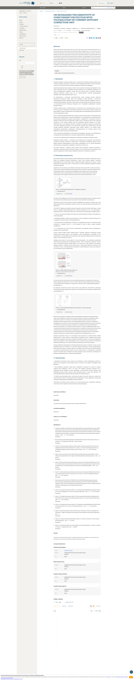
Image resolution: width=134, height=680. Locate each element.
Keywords (21, 22)
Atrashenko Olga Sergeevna (60, 586)
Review (21, 44)
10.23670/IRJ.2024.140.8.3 (61, 309)
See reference (57, 436)
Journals (51, 3)
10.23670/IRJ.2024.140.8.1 (61, 191)
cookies (108, 676)
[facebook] (89, 38)
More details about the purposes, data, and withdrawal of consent (11, 678)
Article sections (22, 11)
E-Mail (20, 60)
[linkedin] (96, 38)
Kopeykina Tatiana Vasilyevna (60, 574)
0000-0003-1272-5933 (68, 550)
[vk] (91, 38)
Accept (131, 677)
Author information (22, 48)
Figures (20, 12)
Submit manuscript (101, 3)
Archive (63, 7)
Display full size (59, 193)
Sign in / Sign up (110, 3)
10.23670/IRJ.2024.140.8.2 (61, 273)
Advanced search (110, 7)
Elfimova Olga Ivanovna (59, 561)
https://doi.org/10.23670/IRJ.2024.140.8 (87, 28)
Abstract (20, 20)
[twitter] (93, 38)
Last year (64, 606)
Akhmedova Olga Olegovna (60, 547)
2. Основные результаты (23, 26)
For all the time (57, 606)
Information (28, 11)
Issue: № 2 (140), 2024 (86, 30)
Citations (25, 12)
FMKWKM (99, 28)
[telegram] (95, 38)
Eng (43, 3)
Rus (40, 3)
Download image (69, 193)
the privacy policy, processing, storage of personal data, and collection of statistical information (26, 71)
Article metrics (21, 50)
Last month (70, 606)
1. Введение (21, 24)
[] (73, 94)
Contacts (84, 7)
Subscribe (22, 77)
